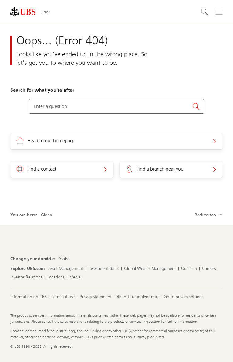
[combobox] (116, 106)
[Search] (204, 12)
